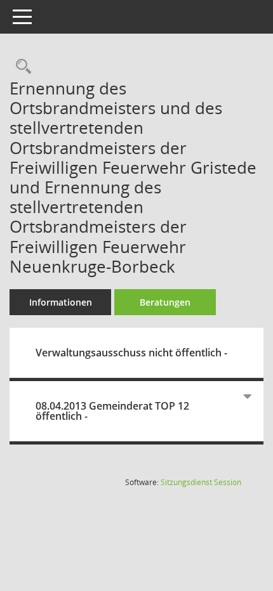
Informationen (60, 302)
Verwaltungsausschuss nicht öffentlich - (131, 353)
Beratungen (165, 302)
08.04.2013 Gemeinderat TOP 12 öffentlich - (112, 411)
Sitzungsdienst (201, 482)
